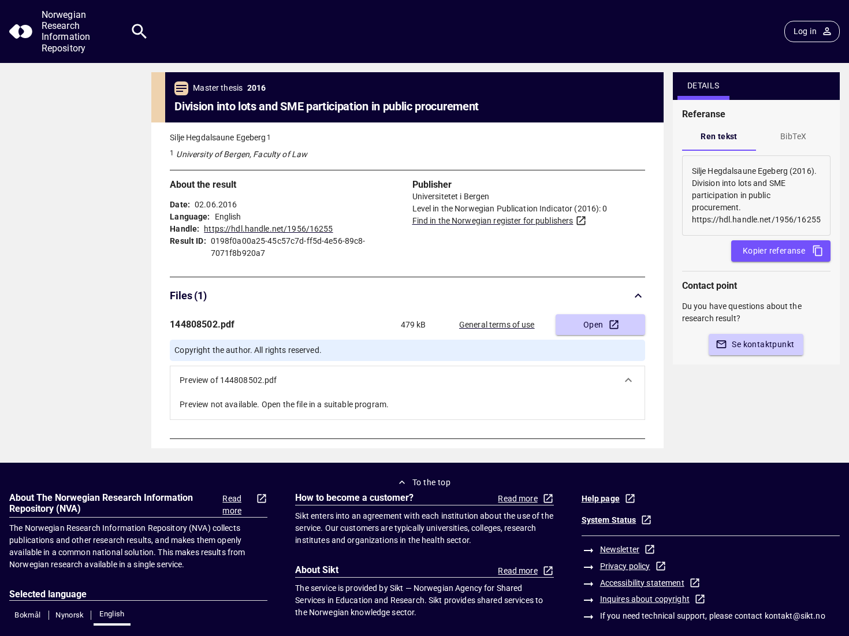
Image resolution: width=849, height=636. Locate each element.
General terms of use (497, 324)
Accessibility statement (642, 582)
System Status (609, 520)
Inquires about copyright (645, 599)
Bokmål (27, 615)
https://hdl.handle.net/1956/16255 (268, 228)
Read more (231, 504)
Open (593, 324)
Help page (601, 498)
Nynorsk (69, 615)
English (112, 613)
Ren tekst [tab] (719, 136)
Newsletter (619, 549)
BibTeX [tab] (793, 136)
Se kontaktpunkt (763, 344)
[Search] (139, 31)
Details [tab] (703, 85)
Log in (805, 31)
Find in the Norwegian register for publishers (493, 220)
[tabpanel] (756, 195)
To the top (431, 482)
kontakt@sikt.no (795, 615)
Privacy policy (625, 566)
